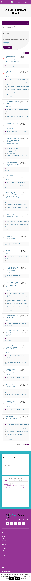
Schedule (8, 250)
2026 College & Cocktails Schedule (11, 57)
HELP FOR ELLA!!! (11, 176)
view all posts (10, 96)
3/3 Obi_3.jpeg (10, 151)
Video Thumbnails (11, 214)
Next (26, 53)
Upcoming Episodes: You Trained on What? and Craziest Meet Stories (12, 284)
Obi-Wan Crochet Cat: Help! (12, 102)
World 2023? (9, 384)
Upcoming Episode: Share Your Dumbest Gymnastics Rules (12, 347)
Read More (24, 578)
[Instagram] (11, 523)
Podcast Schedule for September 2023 (12, 267)
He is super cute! (11, 153)
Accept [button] (11, 578)
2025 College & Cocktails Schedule (11, 193)
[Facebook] (23, 523)
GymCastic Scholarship (9, 72)
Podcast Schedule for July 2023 (12, 331)
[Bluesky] (7, 523)
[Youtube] (15, 523)
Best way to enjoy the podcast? (12, 124)
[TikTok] (19, 523)
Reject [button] (17, 578)
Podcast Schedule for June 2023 (12, 370)
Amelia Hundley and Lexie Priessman (15, 438)
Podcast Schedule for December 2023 (12, 235)
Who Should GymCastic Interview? (12, 417)
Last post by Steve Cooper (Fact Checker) (12, 60)
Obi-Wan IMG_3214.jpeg (12, 148)
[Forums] (3, 27)
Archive (3, 5)
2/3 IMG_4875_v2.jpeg (12, 150)
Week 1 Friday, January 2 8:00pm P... (16, 66)
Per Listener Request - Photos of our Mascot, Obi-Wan (12, 140)
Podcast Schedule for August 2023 (12, 316)
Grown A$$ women (11, 162)
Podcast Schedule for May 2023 (12, 402)
